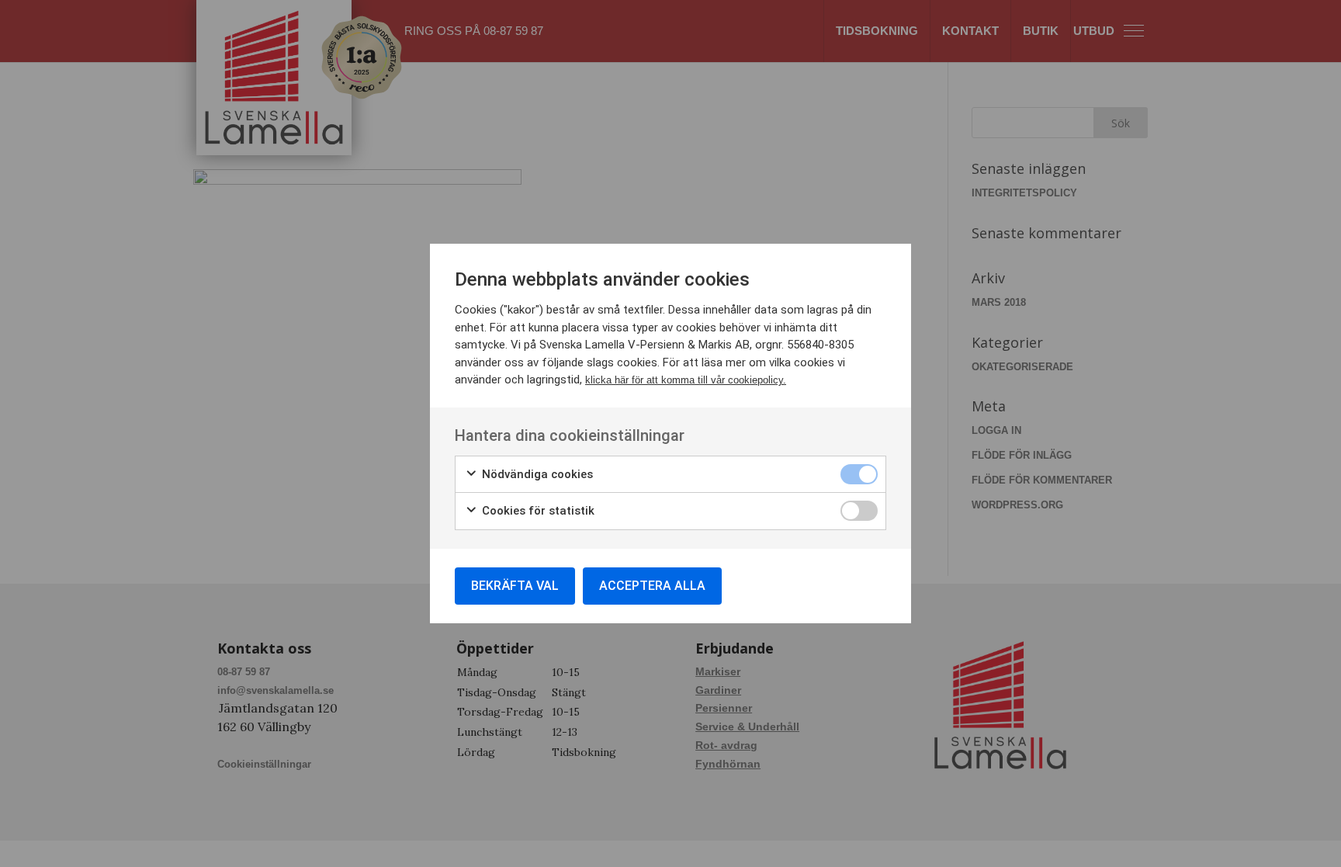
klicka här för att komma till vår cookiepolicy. (685, 380)
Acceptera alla (652, 585)
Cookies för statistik (536, 511)
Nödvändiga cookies (536, 474)
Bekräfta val (515, 585)
